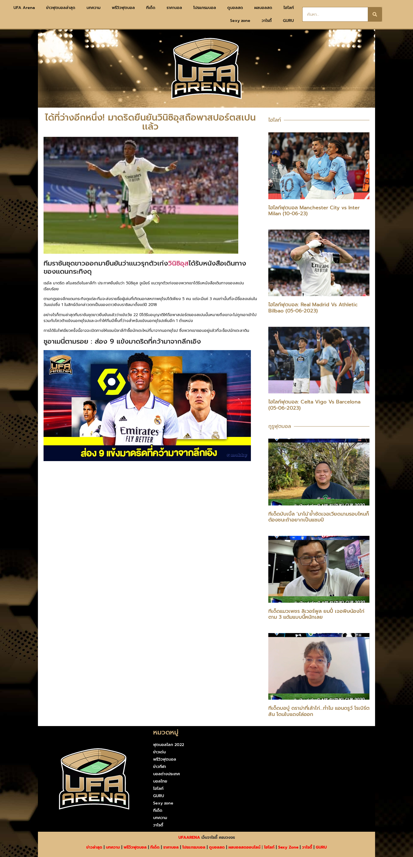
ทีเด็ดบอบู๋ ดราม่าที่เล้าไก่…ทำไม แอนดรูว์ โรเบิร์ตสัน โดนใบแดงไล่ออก (318, 711)
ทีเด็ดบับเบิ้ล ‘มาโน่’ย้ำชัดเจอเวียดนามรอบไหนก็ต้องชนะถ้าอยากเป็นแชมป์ (318, 517)
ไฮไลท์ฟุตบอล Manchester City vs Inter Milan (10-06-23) (314, 211)
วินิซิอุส (178, 263)
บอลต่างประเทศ (166, 774)
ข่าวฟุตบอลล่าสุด (60, 8)
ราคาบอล (174, 8)
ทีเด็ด (150, 8)
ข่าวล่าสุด (94, 847)
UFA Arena (24, 8)
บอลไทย (160, 781)
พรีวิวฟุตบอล (123, 8)
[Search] (375, 14)
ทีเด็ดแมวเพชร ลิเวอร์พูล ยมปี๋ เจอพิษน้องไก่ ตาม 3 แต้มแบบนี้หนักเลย (316, 614)
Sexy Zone (288, 847)
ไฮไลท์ (288, 8)
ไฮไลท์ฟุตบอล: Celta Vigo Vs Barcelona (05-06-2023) (314, 405)
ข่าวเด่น (159, 752)
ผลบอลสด (263, 8)
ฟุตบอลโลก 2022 (168, 745)
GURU (288, 21)
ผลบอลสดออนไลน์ (244, 847)
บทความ (94, 8)
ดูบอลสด (235, 8)
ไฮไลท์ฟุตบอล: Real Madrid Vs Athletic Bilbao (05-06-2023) (313, 308)
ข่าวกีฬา (159, 767)
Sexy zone (240, 21)
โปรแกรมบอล (204, 8)
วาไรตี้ (267, 21)
